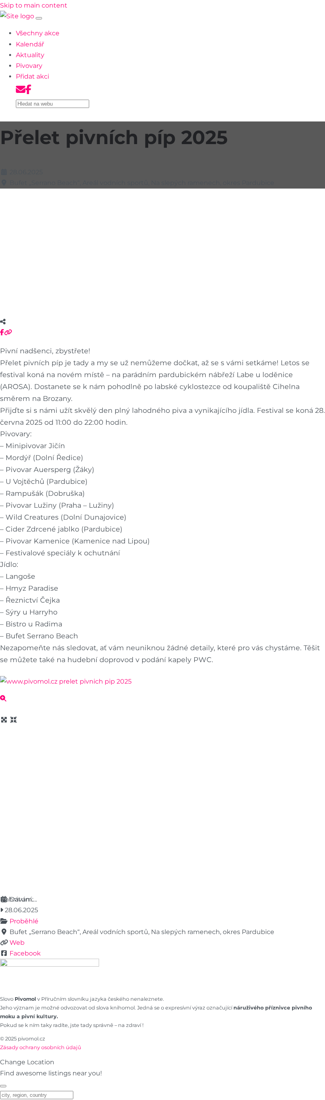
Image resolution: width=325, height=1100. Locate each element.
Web (17, 942)
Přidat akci (32, 76)
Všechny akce (37, 33)
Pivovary (29, 65)
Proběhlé (24, 921)
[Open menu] (39, 18)
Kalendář (30, 44)
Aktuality (30, 55)
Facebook (25, 953)
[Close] (3, 1086)
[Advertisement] (162, 250)
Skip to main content (33, 5)
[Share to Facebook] (2, 332)
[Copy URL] (8, 332)
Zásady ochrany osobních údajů (40, 1047)
